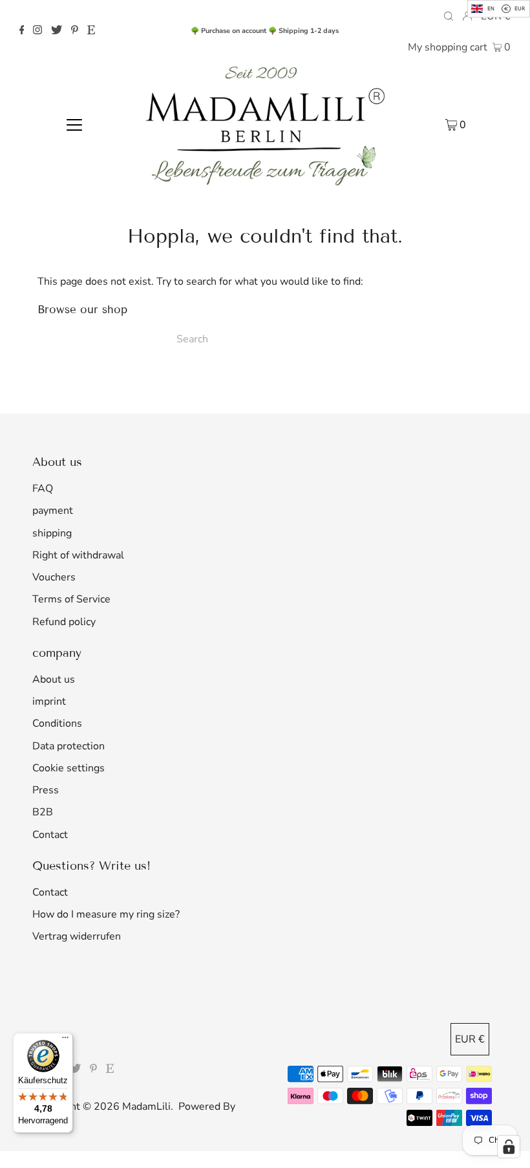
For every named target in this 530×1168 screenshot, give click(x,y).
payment (52, 510)
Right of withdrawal (78, 555)
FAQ (42, 488)
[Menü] (65, 1040)
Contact (50, 835)
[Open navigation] (74, 124)
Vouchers (54, 577)
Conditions (57, 723)
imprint (49, 701)
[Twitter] (56, 31)
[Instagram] (37, 31)
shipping (52, 533)
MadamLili (146, 1106)
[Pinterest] (74, 31)
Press (45, 790)
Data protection (68, 746)
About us (53, 679)
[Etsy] (91, 31)
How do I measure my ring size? (106, 914)
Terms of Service (71, 599)
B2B (42, 812)
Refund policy (64, 622)
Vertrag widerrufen (76, 936)
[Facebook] (22, 31)
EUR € (470, 1039)
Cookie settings (68, 768)
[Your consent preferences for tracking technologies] (509, 1147)
